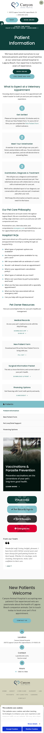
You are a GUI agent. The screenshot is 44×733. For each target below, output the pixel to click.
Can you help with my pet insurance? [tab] (19, 297)
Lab (40, 691)
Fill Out (21, 355)
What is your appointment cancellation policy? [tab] (20, 270)
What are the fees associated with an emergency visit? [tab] (19, 292)
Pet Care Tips (22, 695)
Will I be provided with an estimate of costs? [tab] (22, 261)
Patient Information (11, 411)
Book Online (29, 20)
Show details (32, 724)
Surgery (32, 691)
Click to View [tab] (23, 672)
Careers (34, 695)
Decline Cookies (32, 729)
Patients (10, 695)
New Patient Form (32, 123)
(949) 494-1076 (23, 15)
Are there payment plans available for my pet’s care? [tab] (21, 256)
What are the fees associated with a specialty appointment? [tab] (23, 286)
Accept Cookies (12, 729)
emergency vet (19, 228)
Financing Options (10, 429)
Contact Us (22, 620)
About (12, 691)
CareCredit (21, 395)
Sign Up (21, 333)
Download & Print (21, 376)
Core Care (21, 691)
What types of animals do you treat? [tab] (19, 275)
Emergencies (23, 528)
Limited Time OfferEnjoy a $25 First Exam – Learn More (21, 27)
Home (4, 691)
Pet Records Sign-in (23, 509)
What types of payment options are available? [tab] (19, 250)
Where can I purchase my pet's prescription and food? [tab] (22, 280)
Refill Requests (23, 519)
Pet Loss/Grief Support (12, 423)
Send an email (21, 658)
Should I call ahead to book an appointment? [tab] (22, 265)
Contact (22, 698)
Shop (12, 20)
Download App (20, 331)
